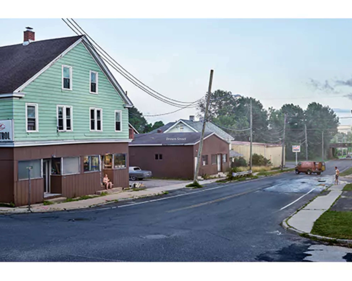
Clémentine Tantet (33, 278)
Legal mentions (326, 278)
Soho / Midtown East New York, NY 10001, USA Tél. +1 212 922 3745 (100, 264)
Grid (47, 278)
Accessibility (345, 278)
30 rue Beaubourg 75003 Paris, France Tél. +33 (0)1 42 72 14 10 (12, 251)
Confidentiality (336, 278)
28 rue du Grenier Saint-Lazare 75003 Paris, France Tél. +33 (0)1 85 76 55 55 (14, 264)
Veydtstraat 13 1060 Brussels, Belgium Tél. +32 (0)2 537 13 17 (99, 251)
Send (182, 265)
